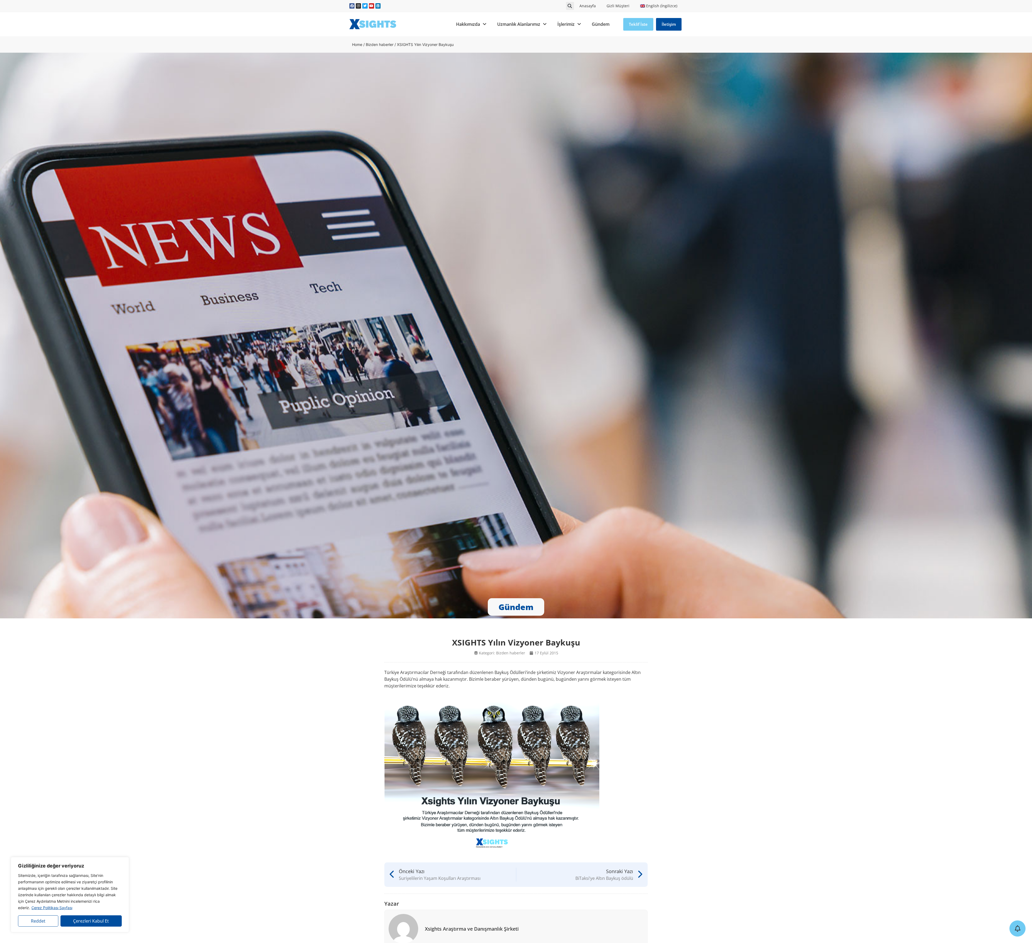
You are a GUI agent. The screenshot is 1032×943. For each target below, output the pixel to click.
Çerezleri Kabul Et (91, 921)
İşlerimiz (566, 24)
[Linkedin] (378, 5)
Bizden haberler (379, 44)
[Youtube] (371, 5)
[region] (70, 894)
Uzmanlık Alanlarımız (518, 24)
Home (357, 44)
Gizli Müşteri (618, 5)
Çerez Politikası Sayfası (51, 907)
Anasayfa (587, 5)
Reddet (38, 921)
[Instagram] (358, 5)
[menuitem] (659, 6)
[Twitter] (364, 5)
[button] (570, 6)
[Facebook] (351, 5)
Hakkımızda (468, 24)
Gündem (601, 24)
